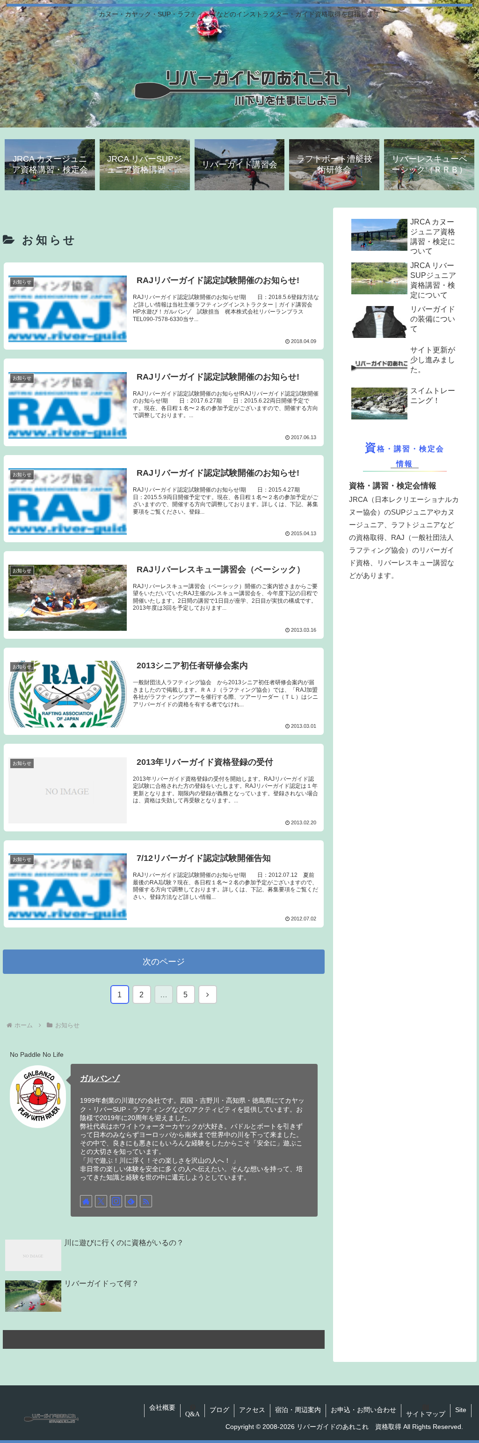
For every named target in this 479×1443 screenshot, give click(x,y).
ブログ (219, 1409)
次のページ (164, 961)
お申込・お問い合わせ (363, 1409)
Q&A (192, 1414)
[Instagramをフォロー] (116, 1201)
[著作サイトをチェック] (86, 1201)
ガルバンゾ (100, 1078)
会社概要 (162, 1407)
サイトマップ (425, 1414)
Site (460, 1409)
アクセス (252, 1409)
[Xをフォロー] (101, 1201)
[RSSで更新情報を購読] (146, 1201)
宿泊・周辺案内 (298, 1409)
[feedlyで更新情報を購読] (131, 1201)
